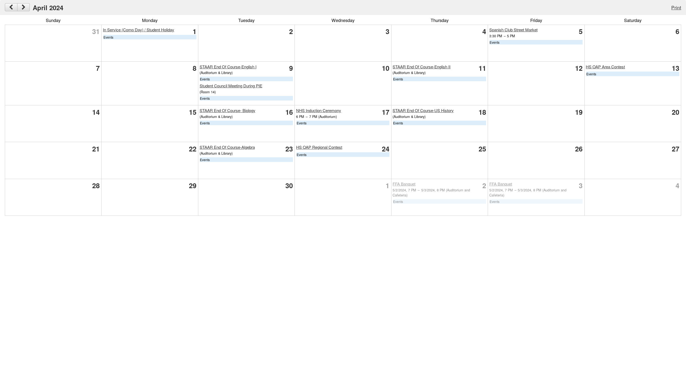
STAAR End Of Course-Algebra (227, 147)
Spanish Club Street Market (513, 29)
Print (676, 7)
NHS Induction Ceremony (318, 110)
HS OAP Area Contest (605, 66)
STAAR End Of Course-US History (423, 110)
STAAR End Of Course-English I (228, 66)
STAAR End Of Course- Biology (227, 110)
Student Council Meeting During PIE (231, 85)
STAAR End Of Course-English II (421, 66)
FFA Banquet (404, 184)
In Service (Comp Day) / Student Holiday (138, 29)
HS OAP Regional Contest (319, 147)
